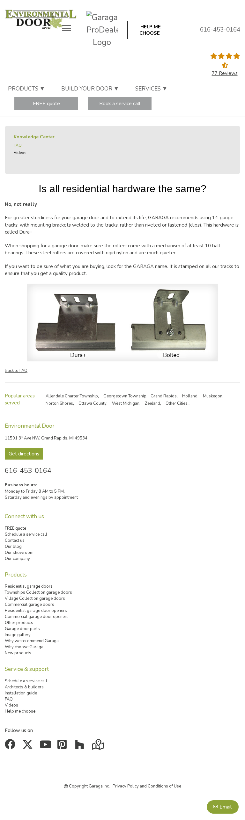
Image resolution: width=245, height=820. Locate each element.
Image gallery (18, 635)
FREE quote (46, 103)
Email (225, 806)
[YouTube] (46, 747)
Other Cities (177, 403)
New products (18, 653)
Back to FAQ (16, 371)
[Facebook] (11, 747)
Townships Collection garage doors (38, 592)
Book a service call (119, 103)
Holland (189, 396)
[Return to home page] (41, 19)
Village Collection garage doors (35, 598)
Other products (19, 623)
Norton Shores (59, 403)
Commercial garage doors (29, 604)
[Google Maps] (98, 747)
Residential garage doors (29, 586)
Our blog (13, 546)
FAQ (18, 145)
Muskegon (212, 396)
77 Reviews (225, 73)
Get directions (24, 454)
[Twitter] (28, 747)
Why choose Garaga (24, 647)
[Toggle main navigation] (66, 28)
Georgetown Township (124, 396)
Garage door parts (22, 629)
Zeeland (152, 403)
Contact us (15, 540)
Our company (17, 559)
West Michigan (125, 403)
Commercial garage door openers (37, 617)
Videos (20, 152)
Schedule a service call (26, 534)
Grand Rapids (164, 396)
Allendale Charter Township (72, 396)
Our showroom (19, 552)
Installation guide (21, 693)
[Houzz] (80, 747)
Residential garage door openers (36, 610)
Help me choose (20, 711)
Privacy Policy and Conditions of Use (147, 786)
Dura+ (26, 232)
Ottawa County (92, 403)
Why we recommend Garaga (32, 641)
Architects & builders (24, 687)
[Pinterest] (63, 747)
